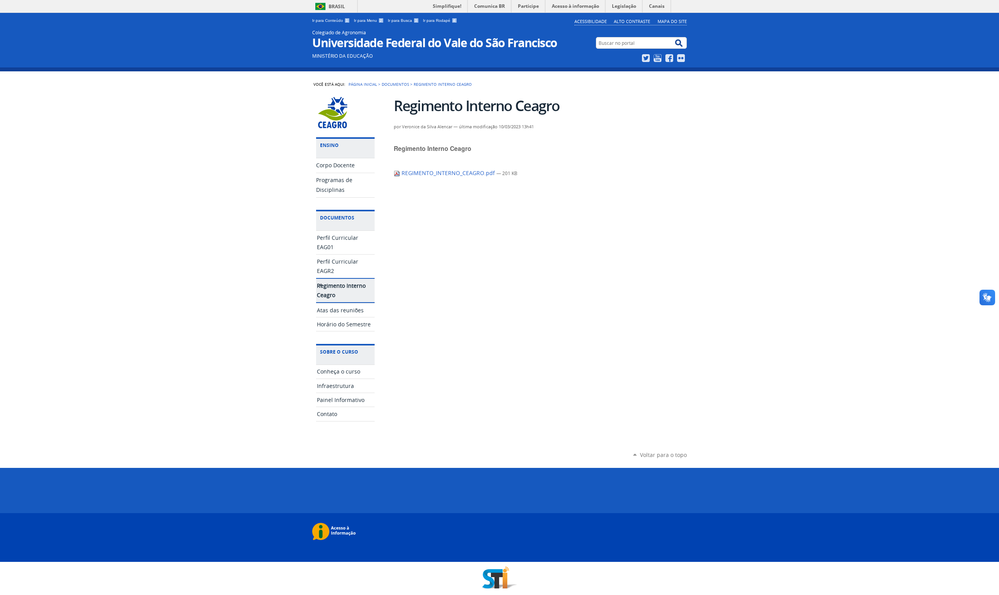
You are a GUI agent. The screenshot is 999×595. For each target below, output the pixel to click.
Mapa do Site (672, 21)
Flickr (682, 58)
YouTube (658, 58)
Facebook (670, 58)
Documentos (395, 84)
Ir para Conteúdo (330, 20)
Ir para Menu (368, 20)
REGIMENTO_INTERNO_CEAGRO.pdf (448, 173)
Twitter (647, 58)
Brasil (337, 6)
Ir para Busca (402, 20)
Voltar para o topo (663, 455)
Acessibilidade (590, 21)
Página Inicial (362, 84)
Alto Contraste (632, 21)
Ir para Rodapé (439, 20)
